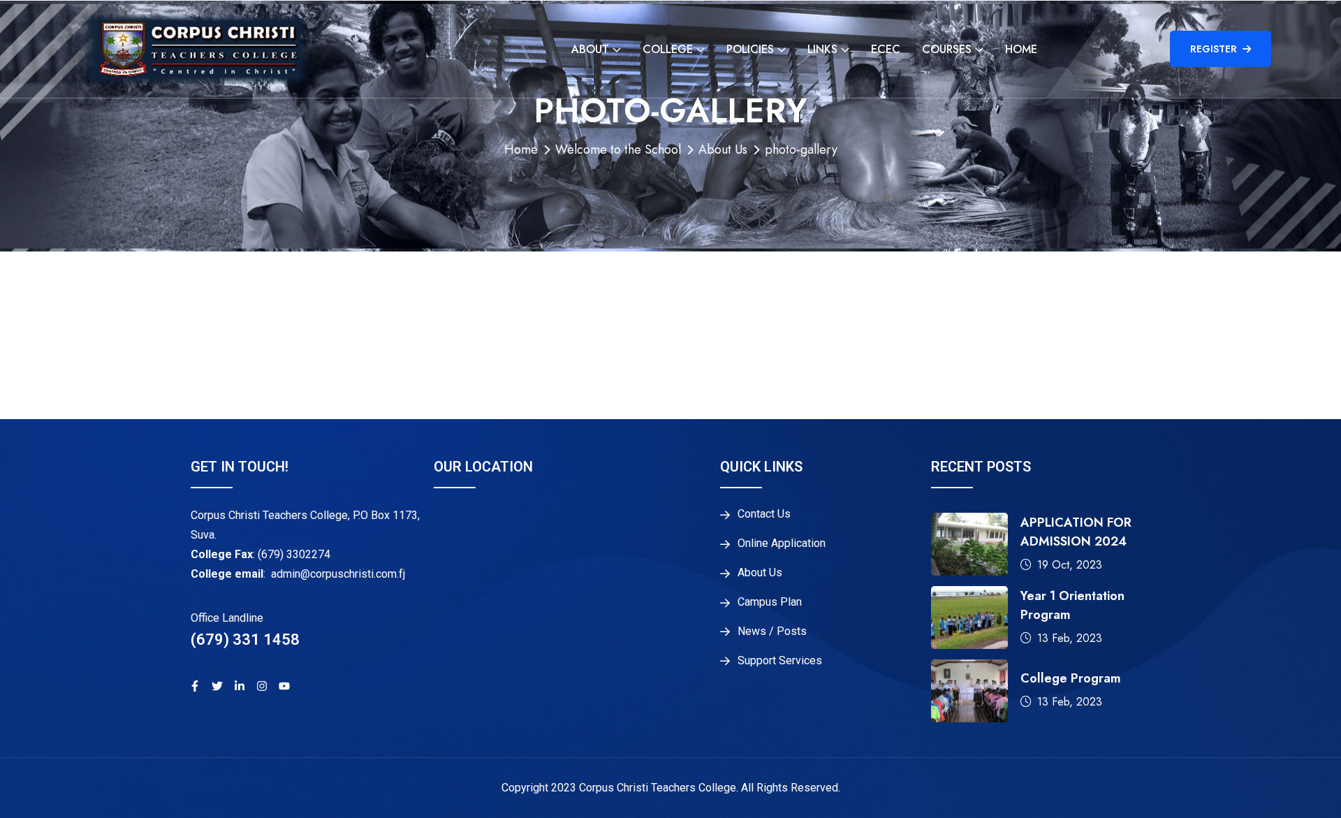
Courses (947, 49)
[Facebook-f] (195, 686)
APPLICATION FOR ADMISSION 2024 (1075, 531)
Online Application (782, 543)
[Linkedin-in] (239, 686)
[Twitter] (217, 686)
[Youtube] (284, 686)
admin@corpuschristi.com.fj (338, 573)
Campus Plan (770, 602)
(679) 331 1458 (245, 639)
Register (1213, 49)
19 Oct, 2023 (1069, 565)
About (590, 49)
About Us (722, 149)
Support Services (780, 661)
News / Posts (772, 631)
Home (1021, 49)
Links (822, 49)
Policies (750, 49)
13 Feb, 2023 (1069, 638)
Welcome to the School (618, 149)
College (668, 49)
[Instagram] (262, 686)
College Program (1070, 678)
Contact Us (764, 514)
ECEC (885, 49)
